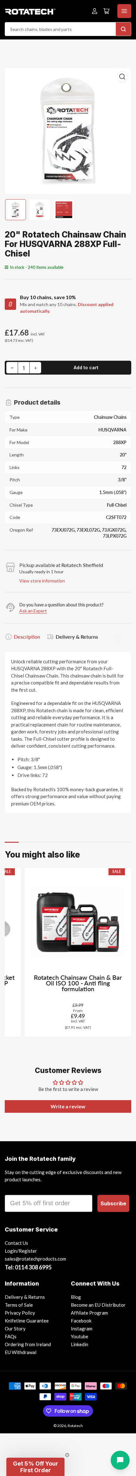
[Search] (123, 29)
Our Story (15, 1328)
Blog (76, 1297)
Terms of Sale (19, 1305)
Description (27, 637)
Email (13, 1189)
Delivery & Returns (77, 637)
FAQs (10, 1336)
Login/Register (21, 1251)
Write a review (68, 1106)
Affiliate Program (89, 1313)
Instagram (81, 1328)
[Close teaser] (67, 1455)
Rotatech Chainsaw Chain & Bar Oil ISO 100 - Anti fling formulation (78, 983)
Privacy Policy (20, 1313)
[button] (35, 1467)
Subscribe (113, 1203)
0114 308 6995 (33, 1267)
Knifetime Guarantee (27, 1320)
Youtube (79, 1336)
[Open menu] (124, 11)
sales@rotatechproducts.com (35, 1259)
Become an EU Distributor (98, 1305)
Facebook (81, 1320)
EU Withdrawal (20, 1352)
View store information (42, 580)
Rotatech (75, 1425)
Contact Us (16, 1243)
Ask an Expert (33, 610)
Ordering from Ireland (28, 1344)
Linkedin (79, 1344)
